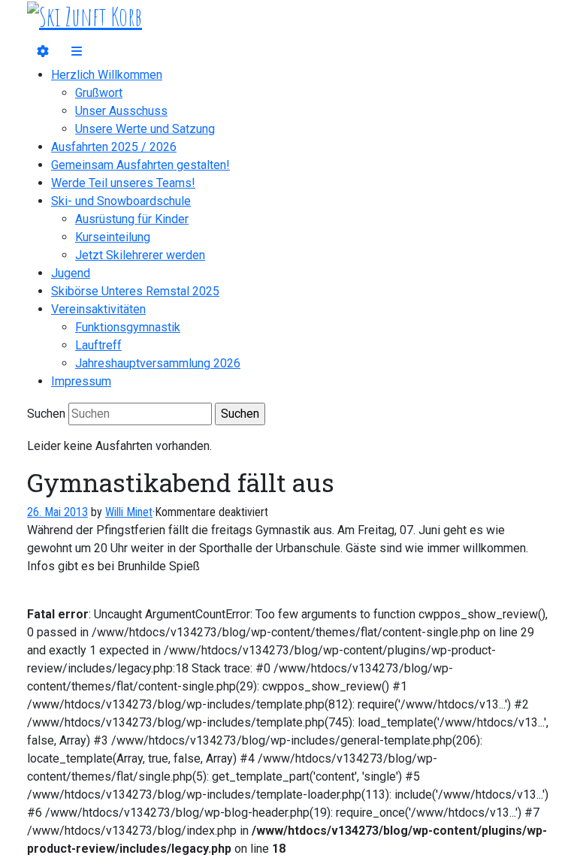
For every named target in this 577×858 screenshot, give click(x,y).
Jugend (70, 273)
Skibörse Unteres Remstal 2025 (135, 291)
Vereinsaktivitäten (98, 309)
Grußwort (98, 93)
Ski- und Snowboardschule (121, 201)
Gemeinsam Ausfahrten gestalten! (140, 165)
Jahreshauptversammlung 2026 (157, 363)
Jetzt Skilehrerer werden (140, 255)
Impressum (81, 381)
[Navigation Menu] (77, 52)
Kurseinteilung (112, 237)
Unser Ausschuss (121, 111)
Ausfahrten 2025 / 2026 (114, 147)
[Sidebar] (43, 52)
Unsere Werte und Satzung (145, 129)
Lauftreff (98, 345)
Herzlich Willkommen (106, 75)
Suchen (46, 413)
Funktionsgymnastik (127, 327)
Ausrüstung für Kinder (132, 219)
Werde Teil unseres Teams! (123, 183)
